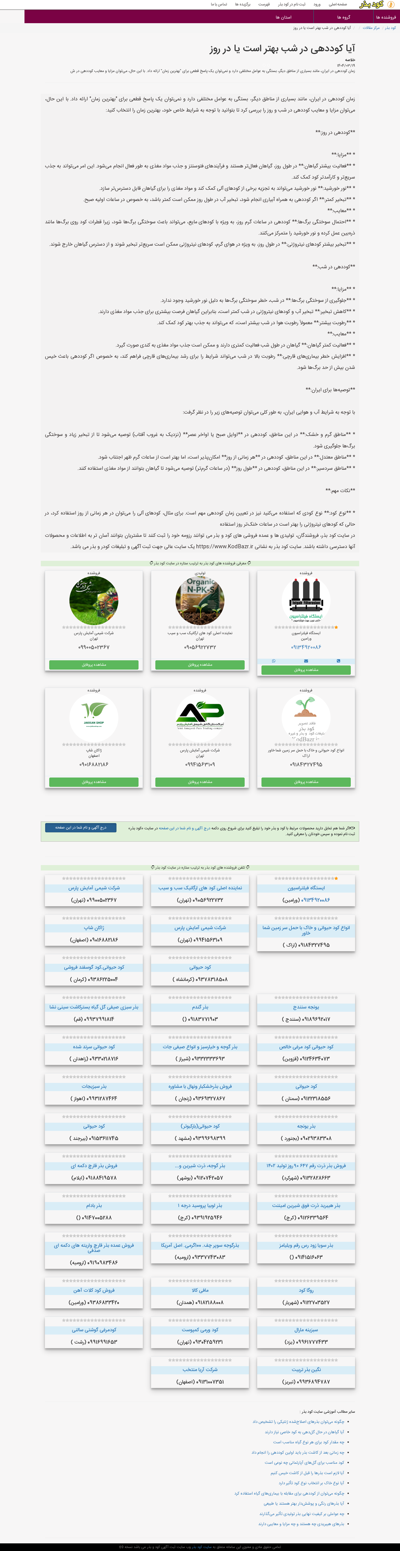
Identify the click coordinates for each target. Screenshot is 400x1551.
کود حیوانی (200, 967)
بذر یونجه (306, 1126)
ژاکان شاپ (94, 928)
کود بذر (390, 28)
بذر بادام (94, 1206)
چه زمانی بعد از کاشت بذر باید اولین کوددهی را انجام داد (297, 1452)
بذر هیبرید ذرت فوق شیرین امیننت (306, 1206)
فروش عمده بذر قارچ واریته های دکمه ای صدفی (94, 1248)
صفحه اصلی (338, 4)
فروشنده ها (386, 17)
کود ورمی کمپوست (200, 1330)
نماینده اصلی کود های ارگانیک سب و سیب (200, 888)
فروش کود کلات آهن (94, 1291)
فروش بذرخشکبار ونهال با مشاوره (200, 1087)
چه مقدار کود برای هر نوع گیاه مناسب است (308, 1442)
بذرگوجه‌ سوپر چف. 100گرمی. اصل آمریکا (200, 1246)
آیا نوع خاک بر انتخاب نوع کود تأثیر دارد (311, 1483)
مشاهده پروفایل (306, 670)
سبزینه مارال (306, 1330)
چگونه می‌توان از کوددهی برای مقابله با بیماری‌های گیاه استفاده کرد (289, 1493)
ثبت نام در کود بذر (291, 4)
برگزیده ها (242, 4)
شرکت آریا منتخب (200, 1370)
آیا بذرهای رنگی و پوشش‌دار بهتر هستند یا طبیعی (304, 1503)
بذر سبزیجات (94, 1087)
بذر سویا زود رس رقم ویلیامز (306, 1246)
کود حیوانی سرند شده (94, 1047)
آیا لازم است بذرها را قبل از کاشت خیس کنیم (307, 1473)
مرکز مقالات (371, 28)
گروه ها (343, 17)
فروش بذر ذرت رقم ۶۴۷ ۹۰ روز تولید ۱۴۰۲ (306, 1166)
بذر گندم (200, 1007)
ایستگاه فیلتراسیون (306, 888)
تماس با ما (219, 4)
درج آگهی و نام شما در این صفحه (184, 828)
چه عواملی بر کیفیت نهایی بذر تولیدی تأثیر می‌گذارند (301, 1514)
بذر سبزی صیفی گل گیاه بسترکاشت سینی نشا (94, 1007)
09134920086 (306, 647)
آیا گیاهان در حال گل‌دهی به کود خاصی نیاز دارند (304, 1432)
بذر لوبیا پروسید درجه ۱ (200, 1206)
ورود (317, 4)
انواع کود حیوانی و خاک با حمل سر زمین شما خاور (306, 931)
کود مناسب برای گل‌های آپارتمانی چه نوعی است (304, 1462)
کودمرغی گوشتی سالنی (94, 1330)
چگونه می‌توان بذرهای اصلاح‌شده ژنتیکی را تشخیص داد (298, 1422)
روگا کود (306, 1291)
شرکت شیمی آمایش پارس (94, 888)
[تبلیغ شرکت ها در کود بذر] (338, 661)
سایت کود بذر (201, 1547)
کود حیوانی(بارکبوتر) (200, 1126)
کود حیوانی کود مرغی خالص (306, 1047)
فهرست (264, 4)
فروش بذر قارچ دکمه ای (94, 1166)
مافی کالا (200, 1291)
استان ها (283, 17)
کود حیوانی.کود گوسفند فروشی (94, 967)
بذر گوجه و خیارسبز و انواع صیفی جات (200, 1047)
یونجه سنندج (306, 1007)
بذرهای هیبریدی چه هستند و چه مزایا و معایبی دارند (301, 1524)
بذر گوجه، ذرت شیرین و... (200, 1166)
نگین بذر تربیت (306, 1370)
